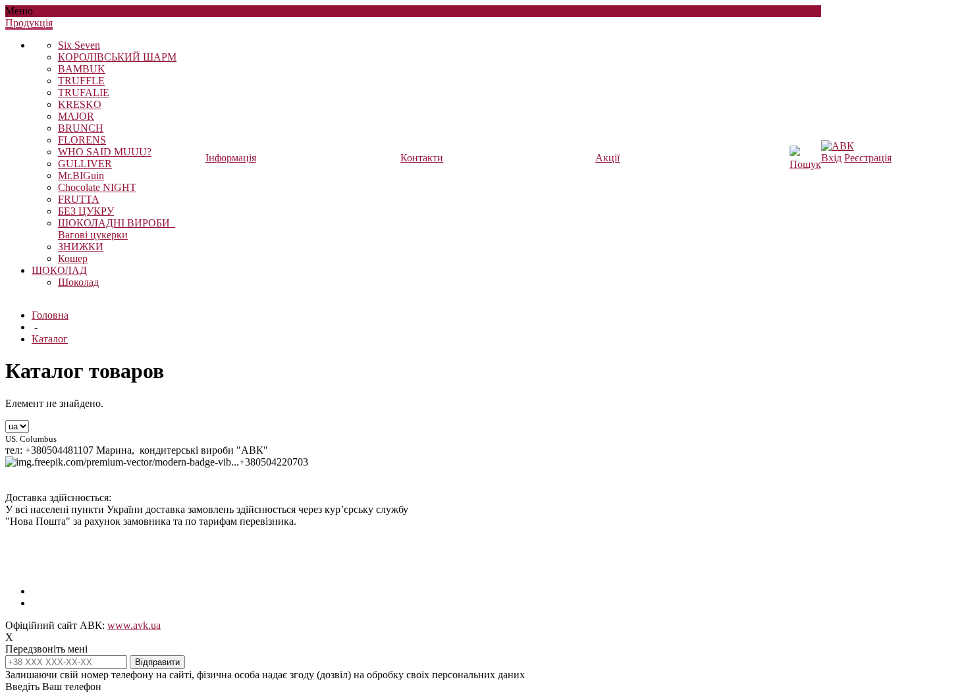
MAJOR (76, 116)
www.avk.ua (134, 625)
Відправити (157, 662)
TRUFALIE (83, 92)
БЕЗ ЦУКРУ (86, 211)
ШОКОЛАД (59, 270)
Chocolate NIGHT (97, 187)
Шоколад (78, 282)
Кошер (73, 258)
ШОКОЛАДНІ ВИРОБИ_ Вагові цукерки (116, 228)
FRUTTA (78, 199)
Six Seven (79, 45)
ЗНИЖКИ (80, 246)
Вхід (831, 157)
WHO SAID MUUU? (104, 151)
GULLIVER (85, 163)
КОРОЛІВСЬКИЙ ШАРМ (117, 57)
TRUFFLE (81, 80)
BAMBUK (81, 68)
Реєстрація (868, 157)
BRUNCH (80, 128)
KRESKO (79, 104)
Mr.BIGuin (81, 175)
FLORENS (82, 140)
